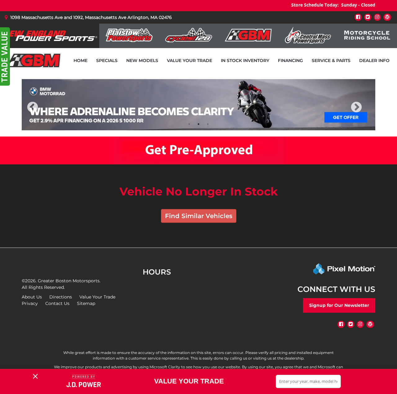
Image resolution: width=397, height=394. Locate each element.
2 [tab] (199, 124)
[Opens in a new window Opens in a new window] (358, 17)
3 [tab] (208, 124)
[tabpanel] (198, 104)
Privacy (30, 303)
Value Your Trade (189, 60)
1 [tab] (189, 124)
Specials (107, 60)
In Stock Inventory (245, 60)
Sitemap (86, 303)
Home (80, 60)
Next (367, 111)
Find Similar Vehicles (198, 216)
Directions (60, 297)
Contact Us (57, 303)
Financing (290, 60)
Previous (46, 111)
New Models (142, 60)
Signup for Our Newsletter (339, 305)
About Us (32, 297)
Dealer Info (374, 60)
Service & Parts (331, 60)
